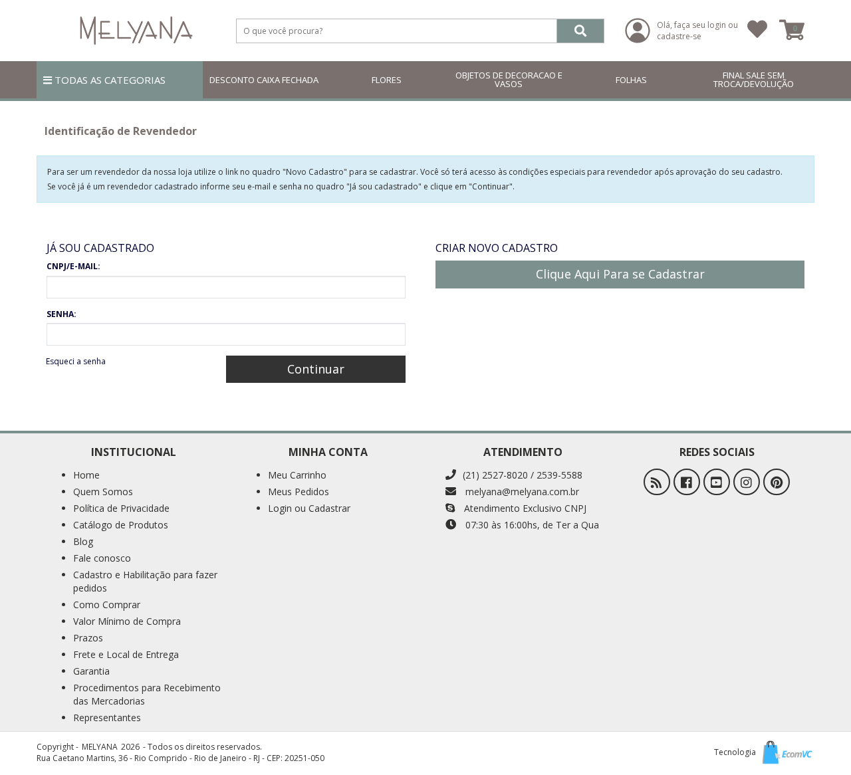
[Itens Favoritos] (757, 30)
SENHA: (61, 314)
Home (86, 475)
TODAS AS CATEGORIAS (109, 79)
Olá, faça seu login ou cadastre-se (697, 30)
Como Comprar (106, 604)
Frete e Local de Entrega (126, 654)
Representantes (107, 717)
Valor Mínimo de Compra (127, 621)
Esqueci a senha (76, 361)
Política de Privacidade (121, 508)
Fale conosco (102, 558)
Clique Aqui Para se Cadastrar (620, 274)
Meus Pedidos (298, 491)
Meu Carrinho (297, 475)
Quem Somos (103, 491)
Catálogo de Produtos (120, 524)
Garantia (91, 671)
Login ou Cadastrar (309, 508)
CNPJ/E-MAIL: (73, 266)
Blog (83, 541)
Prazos (88, 637)
